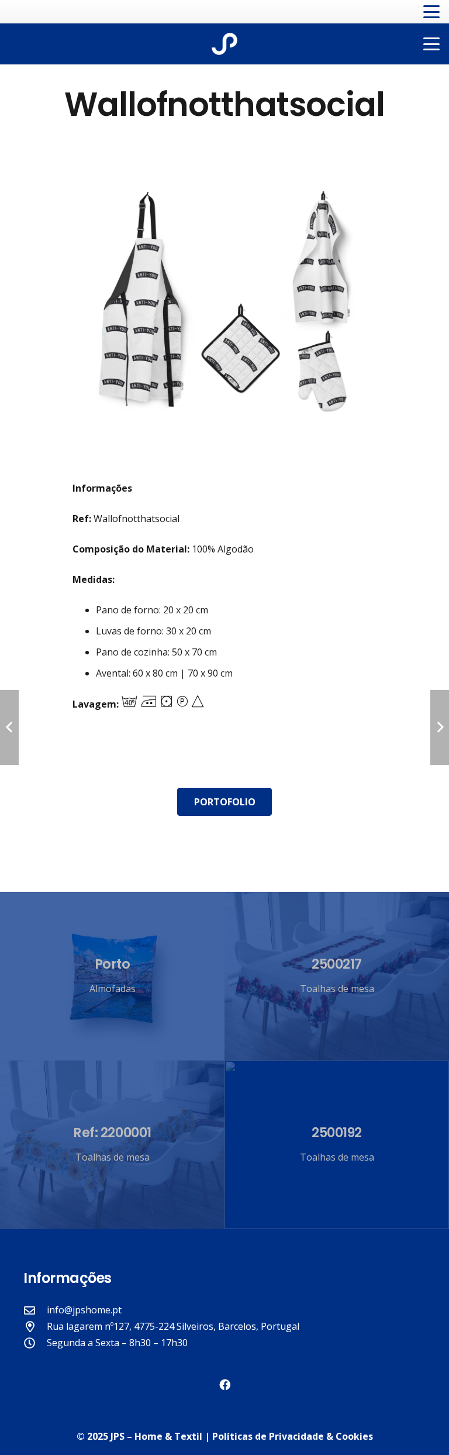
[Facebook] (224, 1384)
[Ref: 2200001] (112, 1145)
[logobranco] (224, 43)
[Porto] (112, 976)
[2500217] (336, 976)
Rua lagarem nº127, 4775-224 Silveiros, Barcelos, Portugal (173, 1326)
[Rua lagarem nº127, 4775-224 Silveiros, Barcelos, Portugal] (35, 1326)
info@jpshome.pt (84, 1309)
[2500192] (336, 1145)
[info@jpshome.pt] (35, 1310)
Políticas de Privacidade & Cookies (292, 1436)
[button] (431, 12)
